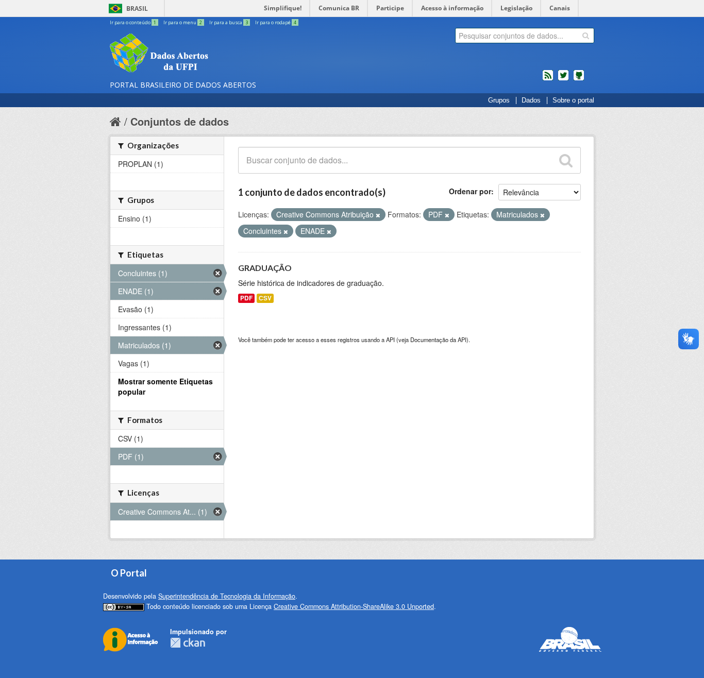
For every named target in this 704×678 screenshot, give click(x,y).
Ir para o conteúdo (133, 22)
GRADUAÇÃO (265, 268)
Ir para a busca (228, 22)
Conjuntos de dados (179, 121)
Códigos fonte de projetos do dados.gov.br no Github (579, 79)
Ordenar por (470, 191)
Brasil (137, 8)
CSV (265, 298)
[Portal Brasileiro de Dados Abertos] (220, 54)
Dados (531, 100)
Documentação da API (438, 339)
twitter (563, 79)
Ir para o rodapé (275, 22)
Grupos (499, 100)
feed (548, 79)
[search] (585, 35)
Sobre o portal (573, 100)
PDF (246, 298)
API (390, 339)
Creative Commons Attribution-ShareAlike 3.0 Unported (354, 606)
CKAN (187, 642)
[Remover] (378, 215)
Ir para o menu (182, 22)
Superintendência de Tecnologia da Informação (226, 596)
